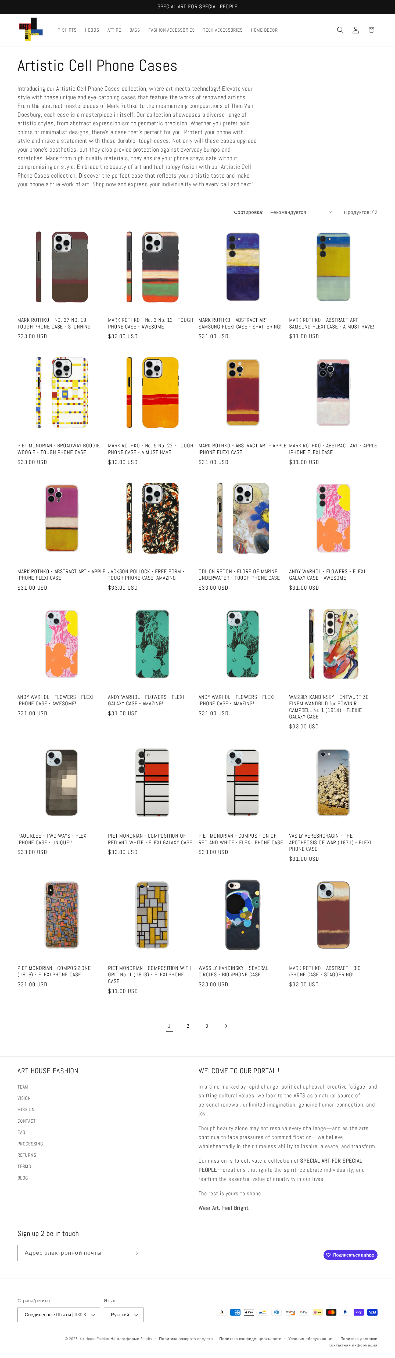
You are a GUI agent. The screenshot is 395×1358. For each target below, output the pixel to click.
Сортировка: (248, 212)
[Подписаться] (135, 1253)
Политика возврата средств (186, 1338)
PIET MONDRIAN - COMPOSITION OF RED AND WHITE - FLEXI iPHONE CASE (241, 839)
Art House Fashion (94, 1338)
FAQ (21, 1132)
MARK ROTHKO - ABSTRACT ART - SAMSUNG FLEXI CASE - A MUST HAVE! (331, 323)
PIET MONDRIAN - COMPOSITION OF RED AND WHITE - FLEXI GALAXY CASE (150, 839)
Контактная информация (353, 1345)
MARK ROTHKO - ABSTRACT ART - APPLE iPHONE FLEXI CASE (243, 449)
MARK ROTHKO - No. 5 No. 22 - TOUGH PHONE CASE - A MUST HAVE (150, 449)
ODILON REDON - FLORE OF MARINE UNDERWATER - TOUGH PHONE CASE (239, 575)
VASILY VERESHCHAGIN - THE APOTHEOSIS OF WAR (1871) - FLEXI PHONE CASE (330, 842)
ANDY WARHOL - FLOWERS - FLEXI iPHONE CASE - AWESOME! (55, 700)
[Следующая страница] (226, 1026)
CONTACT (26, 1121)
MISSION (25, 1109)
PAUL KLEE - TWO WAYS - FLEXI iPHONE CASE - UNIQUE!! (52, 839)
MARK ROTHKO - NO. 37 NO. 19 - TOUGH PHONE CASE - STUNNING (54, 323)
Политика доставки (359, 1338)
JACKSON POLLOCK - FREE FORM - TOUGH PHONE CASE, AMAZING (146, 575)
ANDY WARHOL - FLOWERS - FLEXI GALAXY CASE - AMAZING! (146, 700)
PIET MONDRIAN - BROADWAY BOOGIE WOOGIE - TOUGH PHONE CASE (58, 449)
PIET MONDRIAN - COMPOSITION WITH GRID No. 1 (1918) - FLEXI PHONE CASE (150, 975)
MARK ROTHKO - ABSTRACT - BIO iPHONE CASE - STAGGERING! (325, 971)
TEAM (22, 1087)
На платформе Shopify (131, 1338)
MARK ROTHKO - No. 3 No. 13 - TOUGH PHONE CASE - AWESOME (150, 323)
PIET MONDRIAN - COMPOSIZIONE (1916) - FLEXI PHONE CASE (54, 971)
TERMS (24, 1166)
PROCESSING (30, 1144)
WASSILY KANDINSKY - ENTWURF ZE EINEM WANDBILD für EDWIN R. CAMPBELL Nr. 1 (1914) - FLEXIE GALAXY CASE (329, 707)
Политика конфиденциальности (250, 1338)
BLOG (22, 1178)
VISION (24, 1098)
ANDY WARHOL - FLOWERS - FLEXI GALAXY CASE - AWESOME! (327, 575)
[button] (340, 30)
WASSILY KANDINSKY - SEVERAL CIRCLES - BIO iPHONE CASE (233, 971)
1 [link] (169, 1025)
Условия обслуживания (311, 1338)
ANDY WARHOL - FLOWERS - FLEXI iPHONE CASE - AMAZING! (237, 700)
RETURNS (26, 1155)
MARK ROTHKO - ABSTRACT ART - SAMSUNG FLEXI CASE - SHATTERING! (240, 323)
